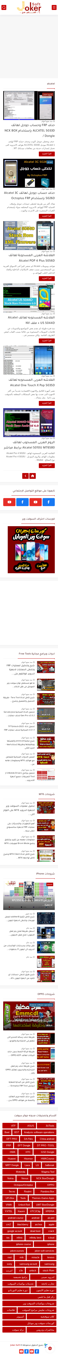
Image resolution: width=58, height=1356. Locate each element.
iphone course (23, 1244)
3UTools (50, 1125)
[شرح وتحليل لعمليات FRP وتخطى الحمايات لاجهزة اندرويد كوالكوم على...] (46, 667)
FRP (8, 1145)
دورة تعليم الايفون (45, 1290)
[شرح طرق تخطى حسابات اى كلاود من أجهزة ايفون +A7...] (46, 976)
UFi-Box (10, 1198)
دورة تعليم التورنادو (18, 1290)
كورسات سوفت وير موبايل (40, 1323)
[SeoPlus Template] (46, 1345)
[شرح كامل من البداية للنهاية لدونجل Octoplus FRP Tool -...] (46, 1084)
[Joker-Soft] (29, 7)
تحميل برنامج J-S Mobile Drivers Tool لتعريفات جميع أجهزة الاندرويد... (20, 777)
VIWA (9, 1204)
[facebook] (49, 502)
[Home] (32, 476)
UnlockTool (24, 1204)
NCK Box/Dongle (45, 1178)
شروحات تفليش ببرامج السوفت (38, 1310)
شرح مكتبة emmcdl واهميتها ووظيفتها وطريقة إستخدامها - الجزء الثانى (20, 745)
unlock (32, 1270)
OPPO (50, 1185)
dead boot (35, 1231)
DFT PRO (11, 1138)
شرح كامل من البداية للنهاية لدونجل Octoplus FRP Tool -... (21, 1084)
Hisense (28, 1158)
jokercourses (17, 1250)
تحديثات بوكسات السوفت (21, 1283)
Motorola (20, 1171)
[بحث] (3, 7)
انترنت (9, 1270)
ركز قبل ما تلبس (46, 1296)
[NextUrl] (25, 476)
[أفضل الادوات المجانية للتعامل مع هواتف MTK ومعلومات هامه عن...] (46, 759)
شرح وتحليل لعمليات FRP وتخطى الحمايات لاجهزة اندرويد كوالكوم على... (21, 670)
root (10, 1257)
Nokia (10, 1178)
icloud (51, 1237)
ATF (13, 1125)
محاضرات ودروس (45, 1329)
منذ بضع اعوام (47, 121)
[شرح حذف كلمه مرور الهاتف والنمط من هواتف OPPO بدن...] (46, 1098)
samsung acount (28, 1264)
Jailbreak (49, 1165)
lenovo (50, 1257)
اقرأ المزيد (47, 154)
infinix (20, 1237)
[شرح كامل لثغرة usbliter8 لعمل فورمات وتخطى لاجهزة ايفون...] (46, 918)
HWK (12, 1152)
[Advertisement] (29, 47)
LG (37, 1165)
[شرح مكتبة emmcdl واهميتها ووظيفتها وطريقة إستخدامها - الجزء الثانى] (46, 743)
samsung (49, 1264)
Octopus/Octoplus (23, 1185)
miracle (35, 1257)
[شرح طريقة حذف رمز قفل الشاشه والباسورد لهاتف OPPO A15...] (46, 1068)
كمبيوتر (20, 1316)
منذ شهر (46, 892)
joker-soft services (44, 1250)
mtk (22, 1257)
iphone (50, 1244)
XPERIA (49, 1211)
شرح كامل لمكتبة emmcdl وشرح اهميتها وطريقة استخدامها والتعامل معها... (30, 1021)
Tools (23, 1198)
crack (51, 1231)
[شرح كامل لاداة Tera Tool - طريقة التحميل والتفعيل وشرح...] (46, 699)
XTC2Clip (35, 1211)
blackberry (22, 1224)
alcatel (51, 1217)
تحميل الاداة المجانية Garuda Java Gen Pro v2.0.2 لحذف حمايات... (19, 714)
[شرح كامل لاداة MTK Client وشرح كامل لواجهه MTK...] (46, 856)
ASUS (30, 1125)
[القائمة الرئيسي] (54, 7)
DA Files (28, 1138)
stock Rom (48, 1270)
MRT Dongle (12, 1165)
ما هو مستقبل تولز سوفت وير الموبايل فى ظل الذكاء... (21, 685)
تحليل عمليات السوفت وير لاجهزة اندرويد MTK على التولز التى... (19, 810)
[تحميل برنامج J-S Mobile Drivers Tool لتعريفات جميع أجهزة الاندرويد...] (46, 775)
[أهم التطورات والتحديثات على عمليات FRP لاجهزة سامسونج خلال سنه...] (46, 825)
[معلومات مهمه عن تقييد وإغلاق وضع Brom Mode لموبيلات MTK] (46, 841)
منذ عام (29, 928)
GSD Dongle (47, 1152)
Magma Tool (47, 1171)
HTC (28, 1152)
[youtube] (35, 502)
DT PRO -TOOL (45, 1145)
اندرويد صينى (47, 1277)
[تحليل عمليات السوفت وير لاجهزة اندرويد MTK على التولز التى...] (46, 808)
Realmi (27, 1191)
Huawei (12, 1158)
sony (9, 1264)
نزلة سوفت (18, 1329)
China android (47, 1138)
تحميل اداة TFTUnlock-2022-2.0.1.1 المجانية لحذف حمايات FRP (19, 728)
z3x (21, 1270)
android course (15, 1217)
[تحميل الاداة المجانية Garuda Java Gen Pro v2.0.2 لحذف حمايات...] (46, 714)
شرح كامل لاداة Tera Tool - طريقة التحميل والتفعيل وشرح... (19, 699)
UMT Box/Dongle (45, 1204)
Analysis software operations (39, 1132)
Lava (27, 1165)
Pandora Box (47, 1191)
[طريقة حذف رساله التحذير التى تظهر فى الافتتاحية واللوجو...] (46, 1039)
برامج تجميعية (20, 1277)
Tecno (12, 1191)
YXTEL (8, 1211)
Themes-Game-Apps (43, 1198)
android (35, 1217)
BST (16, 1132)
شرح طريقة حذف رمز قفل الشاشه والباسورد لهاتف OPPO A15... (20, 1070)
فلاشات (11, 1310)
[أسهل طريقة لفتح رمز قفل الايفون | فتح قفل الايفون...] (46, 933)
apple (51, 1224)
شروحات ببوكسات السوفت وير (38, 1303)
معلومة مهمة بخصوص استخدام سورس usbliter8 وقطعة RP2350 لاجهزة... (32, 901)
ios (8, 1237)
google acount (14, 1231)
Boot (7, 1132)
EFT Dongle (24, 1145)
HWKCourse (47, 1158)
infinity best (35, 1237)
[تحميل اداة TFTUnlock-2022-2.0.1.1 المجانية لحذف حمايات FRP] (46, 728)
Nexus (24, 1178)
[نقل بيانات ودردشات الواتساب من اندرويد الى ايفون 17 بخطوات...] (46, 947)
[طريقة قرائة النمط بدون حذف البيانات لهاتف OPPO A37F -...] (46, 1053)
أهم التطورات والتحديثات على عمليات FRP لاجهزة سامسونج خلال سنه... (21, 827)
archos (38, 1224)
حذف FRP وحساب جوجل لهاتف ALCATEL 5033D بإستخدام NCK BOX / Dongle (30, 131)
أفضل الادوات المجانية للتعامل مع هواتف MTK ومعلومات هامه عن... (20, 761)
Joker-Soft (15, 1345)
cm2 (8, 1224)
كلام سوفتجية (47, 1316)
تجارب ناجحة (47, 1283)
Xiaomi (21, 1211)
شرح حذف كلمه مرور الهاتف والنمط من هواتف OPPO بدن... (20, 1098)
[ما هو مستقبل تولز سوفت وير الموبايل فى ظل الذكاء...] (46, 685)
